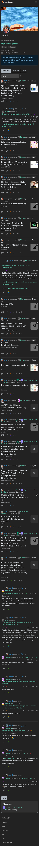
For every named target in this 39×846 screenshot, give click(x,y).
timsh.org (4, 370)
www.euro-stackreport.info (9, 347)
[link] (7, 101)
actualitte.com (5, 432)
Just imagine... (26, 657)
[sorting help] (20, 76)
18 (4, 580)
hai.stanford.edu (5, 548)
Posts (24, 71)
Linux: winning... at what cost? (11, 593)
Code (3, 838)
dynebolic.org (9, 758)
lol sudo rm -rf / (27, 778)
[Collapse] (3, 109)
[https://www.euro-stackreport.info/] (34, 347)
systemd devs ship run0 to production (14, 731)
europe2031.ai (5, 167)
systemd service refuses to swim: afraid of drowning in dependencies (19, 682)
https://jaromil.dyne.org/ (9, 44)
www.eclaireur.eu (6, 189)
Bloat (23, 753)
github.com (4, 524)
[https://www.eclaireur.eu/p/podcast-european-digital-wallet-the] (34, 184)
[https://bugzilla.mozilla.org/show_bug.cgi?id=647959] (34, 408)
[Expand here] (34, 206)
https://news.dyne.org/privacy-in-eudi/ (15, 288)
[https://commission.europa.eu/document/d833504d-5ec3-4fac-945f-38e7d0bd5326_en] (34, 88)
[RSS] (23, 76)
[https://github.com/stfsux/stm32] (34, 519)
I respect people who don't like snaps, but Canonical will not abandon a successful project (19, 707)
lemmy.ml (4, 206)
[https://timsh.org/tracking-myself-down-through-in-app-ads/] (34, 367)
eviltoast (8, 2)
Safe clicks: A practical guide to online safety (15, 114)
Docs (3, 834)
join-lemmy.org (7, 842)
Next (4, 798)
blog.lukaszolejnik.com (7, 456)
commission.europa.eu (7, 98)
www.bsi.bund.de (6, 502)
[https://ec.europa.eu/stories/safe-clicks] (34, 144)
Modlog (4, 822)
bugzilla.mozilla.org (6, 410)
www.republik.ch (6, 230)
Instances (5, 830)
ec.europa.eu (4, 147)
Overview (5, 71)
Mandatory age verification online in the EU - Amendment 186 (16, 266)
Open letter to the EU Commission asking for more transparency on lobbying (17, 623)
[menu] (36, 2)
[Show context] (31, 114)
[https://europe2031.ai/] (34, 164)
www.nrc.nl (4, 577)
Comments (15, 71)
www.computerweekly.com (9, 331)
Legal (3, 826)
